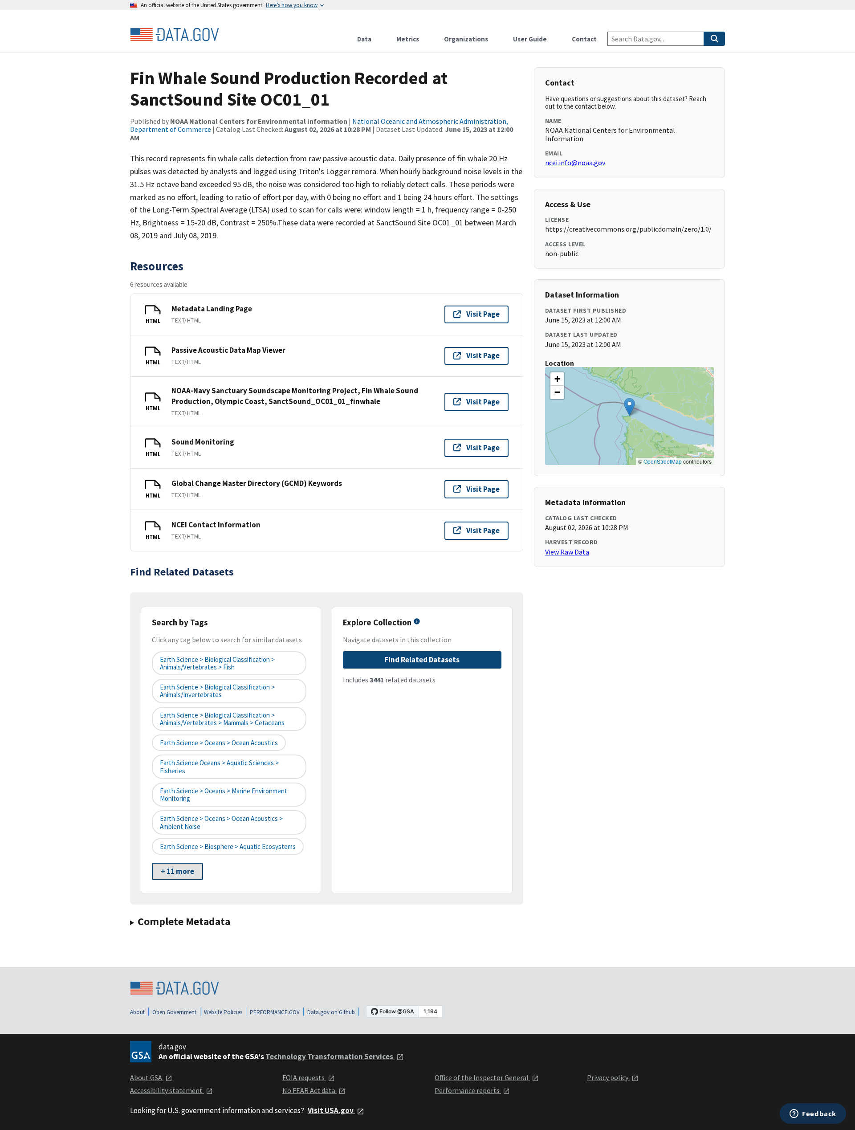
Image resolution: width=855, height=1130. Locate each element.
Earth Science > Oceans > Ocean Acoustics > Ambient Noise (221, 822)
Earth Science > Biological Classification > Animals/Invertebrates (217, 691)
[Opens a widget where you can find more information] (813, 1114)
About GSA (146, 1077)
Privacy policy (608, 1077)
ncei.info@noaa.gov (575, 162)
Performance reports (468, 1090)
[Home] (174, 34)
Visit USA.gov (331, 1110)
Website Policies (223, 1012)
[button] (629, 407)
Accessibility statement (167, 1090)
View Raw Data (567, 551)
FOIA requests (304, 1077)
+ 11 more (177, 871)
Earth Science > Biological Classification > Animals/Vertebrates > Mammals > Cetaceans (222, 719)
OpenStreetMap (662, 461)
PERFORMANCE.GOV (275, 1012)
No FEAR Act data (309, 1090)
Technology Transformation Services (330, 1056)
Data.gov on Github (331, 1012)
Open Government (174, 1012)
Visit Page (483, 314)
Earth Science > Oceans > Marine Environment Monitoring (223, 795)
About (137, 1012)
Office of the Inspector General (482, 1077)
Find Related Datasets (422, 660)
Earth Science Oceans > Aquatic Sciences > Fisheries (219, 767)
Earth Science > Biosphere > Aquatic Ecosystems (228, 846)
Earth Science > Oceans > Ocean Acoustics (219, 742)
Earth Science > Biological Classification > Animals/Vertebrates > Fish (217, 663)
